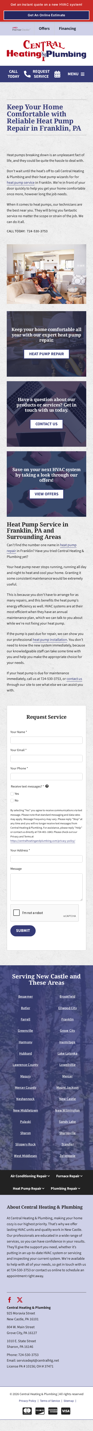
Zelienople (67, 1155)
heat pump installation (50, 639)
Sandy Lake (67, 1121)
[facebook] (9, 1300)
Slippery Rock (25, 1144)
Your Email (18, 750)
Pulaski (25, 1121)
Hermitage (67, 1042)
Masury (25, 1076)
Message (16, 869)
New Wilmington (67, 1110)
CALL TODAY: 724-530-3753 (27, 231)
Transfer (67, 1144)
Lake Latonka (68, 1053)
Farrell (25, 1019)
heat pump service (21, 182)
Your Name (18, 732)
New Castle (67, 1098)
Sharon (25, 1132)
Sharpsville (67, 1132)
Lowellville (67, 1064)
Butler (25, 1008)
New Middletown (25, 1110)
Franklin (67, 1019)
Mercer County (25, 1087)
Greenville (25, 1030)
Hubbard (25, 1053)
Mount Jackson (67, 1087)
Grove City (67, 1030)
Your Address (20, 850)
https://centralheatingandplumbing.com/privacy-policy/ (42, 841)
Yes (17, 794)
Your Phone (19, 768)
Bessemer (25, 996)
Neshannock (25, 1098)
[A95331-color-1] (46, 41)
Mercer (67, 1076)
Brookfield (67, 996)
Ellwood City (67, 1008)
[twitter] (20, 1300)
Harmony (26, 1042)
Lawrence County (25, 1064)
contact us (74, 678)
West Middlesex (25, 1155)
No (17, 800)
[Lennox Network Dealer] (23, 29)
